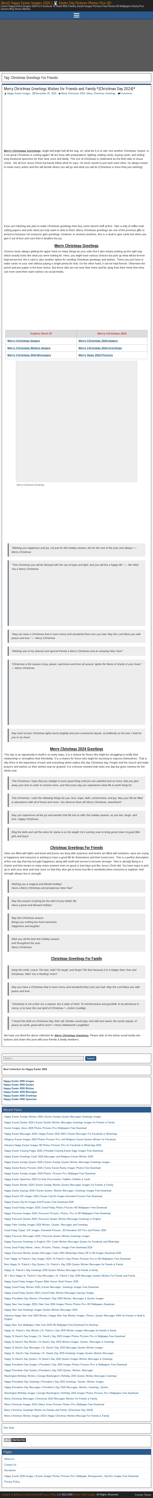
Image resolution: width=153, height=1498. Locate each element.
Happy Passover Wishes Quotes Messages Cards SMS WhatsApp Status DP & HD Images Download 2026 (62, 1253)
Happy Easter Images (18, 93)
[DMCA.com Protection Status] (15, 1441)
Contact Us (10, 1464)
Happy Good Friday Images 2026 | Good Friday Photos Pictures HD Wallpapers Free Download (55, 1207)
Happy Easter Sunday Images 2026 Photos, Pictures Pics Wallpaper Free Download (49, 1173)
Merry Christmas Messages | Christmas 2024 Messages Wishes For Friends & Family (50, 1398)
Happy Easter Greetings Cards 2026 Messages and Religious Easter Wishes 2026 (48, 1156)
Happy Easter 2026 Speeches (20, 1099)
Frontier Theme (143, 1495)
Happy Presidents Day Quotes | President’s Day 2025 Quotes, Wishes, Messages (48, 1370)
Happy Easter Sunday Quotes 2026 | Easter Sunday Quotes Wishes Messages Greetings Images (57, 1162)
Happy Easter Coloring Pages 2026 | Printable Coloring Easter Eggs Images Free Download (53, 1150)
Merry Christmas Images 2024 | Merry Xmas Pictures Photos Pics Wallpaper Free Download (54, 1404)
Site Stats (9, 1427)
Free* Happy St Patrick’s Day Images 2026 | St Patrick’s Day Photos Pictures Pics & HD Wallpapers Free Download (67, 1258)
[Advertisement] (76, 45)
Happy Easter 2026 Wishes (19, 1088)
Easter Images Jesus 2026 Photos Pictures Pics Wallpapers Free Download (45, 1128)
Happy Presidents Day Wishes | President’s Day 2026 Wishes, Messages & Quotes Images (54, 1298)
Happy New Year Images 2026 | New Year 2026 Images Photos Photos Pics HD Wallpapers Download (59, 1304)
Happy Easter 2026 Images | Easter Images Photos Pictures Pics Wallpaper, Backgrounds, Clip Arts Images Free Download (71, 1476)
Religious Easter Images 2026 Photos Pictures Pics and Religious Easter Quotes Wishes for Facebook (60, 1139)
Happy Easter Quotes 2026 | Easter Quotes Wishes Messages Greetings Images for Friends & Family (59, 1122)
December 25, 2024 (45, 93)
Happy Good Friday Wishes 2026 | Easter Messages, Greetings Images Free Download (51, 1287)
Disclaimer (10, 1470)
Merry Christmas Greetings (101, 93)
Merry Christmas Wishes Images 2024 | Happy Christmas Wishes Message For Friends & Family (56, 1415)
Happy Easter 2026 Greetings (20, 1095)
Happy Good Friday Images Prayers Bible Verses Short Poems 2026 (41, 1281)
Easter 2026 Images (84, 1494)
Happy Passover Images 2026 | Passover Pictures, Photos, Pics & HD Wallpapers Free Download (57, 1213)
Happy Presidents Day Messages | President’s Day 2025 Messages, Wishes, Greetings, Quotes (56, 1387)
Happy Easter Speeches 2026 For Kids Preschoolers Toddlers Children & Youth (47, 1179)
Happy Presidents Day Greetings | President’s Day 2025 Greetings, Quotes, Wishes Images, (54, 1381)
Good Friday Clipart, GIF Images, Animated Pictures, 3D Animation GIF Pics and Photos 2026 (55, 1230)
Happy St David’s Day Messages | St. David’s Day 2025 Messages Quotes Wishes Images (53, 1347)
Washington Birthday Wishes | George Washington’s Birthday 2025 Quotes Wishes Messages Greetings (60, 1376)
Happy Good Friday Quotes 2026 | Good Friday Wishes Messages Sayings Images (49, 1292)
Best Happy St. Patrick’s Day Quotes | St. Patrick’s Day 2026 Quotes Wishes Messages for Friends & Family (63, 1264)
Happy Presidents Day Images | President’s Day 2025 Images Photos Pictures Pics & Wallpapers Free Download (65, 1364)
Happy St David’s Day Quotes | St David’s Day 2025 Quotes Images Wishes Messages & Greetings (58, 1359)
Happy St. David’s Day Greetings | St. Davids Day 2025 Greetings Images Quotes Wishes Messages (59, 1353)
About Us (9, 1459)
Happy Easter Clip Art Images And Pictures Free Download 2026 (39, 1202)
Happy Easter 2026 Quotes (19, 1084)
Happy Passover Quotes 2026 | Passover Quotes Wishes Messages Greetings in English (52, 1219)
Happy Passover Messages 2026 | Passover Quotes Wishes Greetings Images (47, 1236)
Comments (126, 93)
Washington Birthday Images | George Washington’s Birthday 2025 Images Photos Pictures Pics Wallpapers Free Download (71, 1393)
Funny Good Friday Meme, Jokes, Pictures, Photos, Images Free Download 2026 (48, 1247)
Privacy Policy (12, 1481)
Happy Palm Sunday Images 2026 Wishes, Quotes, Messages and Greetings (46, 1224)
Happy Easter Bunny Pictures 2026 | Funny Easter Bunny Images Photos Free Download (52, 1168)
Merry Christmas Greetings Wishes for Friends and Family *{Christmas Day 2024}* (69, 88)
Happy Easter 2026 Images (19, 1081)
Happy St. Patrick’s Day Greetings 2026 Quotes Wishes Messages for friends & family (51, 1270)
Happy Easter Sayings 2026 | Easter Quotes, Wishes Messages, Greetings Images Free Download (57, 1190)
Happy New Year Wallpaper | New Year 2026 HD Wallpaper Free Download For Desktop (51, 1325)
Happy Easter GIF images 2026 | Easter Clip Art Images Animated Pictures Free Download (53, 1196)
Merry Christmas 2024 (73, 93)
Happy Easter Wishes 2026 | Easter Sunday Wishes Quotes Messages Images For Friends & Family (58, 1184)
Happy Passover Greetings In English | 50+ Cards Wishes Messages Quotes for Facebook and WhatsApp (61, 1241)
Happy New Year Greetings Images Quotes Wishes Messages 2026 (40, 1309)
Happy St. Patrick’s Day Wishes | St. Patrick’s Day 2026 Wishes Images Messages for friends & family (60, 1330)
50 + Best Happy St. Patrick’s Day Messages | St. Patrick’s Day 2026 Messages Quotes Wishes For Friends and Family (69, 1275)
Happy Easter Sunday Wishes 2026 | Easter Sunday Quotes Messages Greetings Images (52, 1116)
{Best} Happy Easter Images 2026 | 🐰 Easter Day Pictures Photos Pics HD (56, 3)
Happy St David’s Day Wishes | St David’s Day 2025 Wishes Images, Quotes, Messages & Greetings (59, 1341)
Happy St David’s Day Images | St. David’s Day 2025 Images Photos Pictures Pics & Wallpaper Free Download (64, 1336)
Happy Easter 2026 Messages (20, 1092)
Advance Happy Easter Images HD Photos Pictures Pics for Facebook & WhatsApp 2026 (52, 1145)
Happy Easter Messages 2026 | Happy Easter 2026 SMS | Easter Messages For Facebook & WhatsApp (60, 1133)
